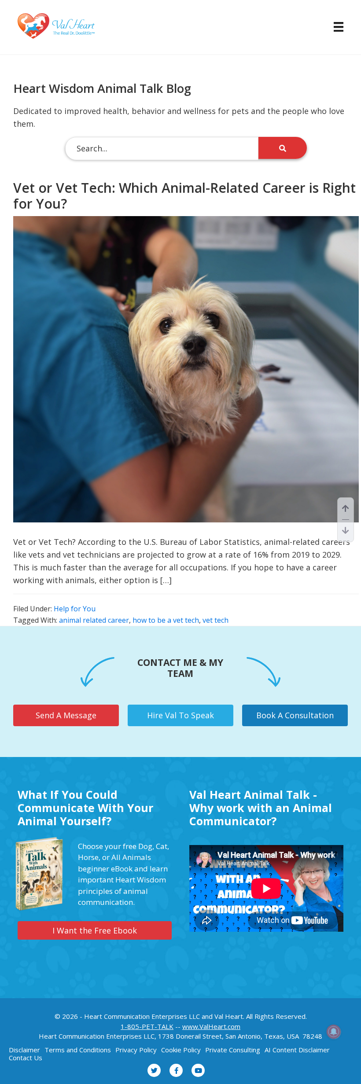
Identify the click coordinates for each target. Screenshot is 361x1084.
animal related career (94, 620)
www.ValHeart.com (211, 1026)
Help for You (75, 609)
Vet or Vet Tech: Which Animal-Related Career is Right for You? (184, 196)
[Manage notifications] (334, 1032)
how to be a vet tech (166, 620)
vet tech (215, 620)
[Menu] (334, 27)
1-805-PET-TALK (147, 1026)
